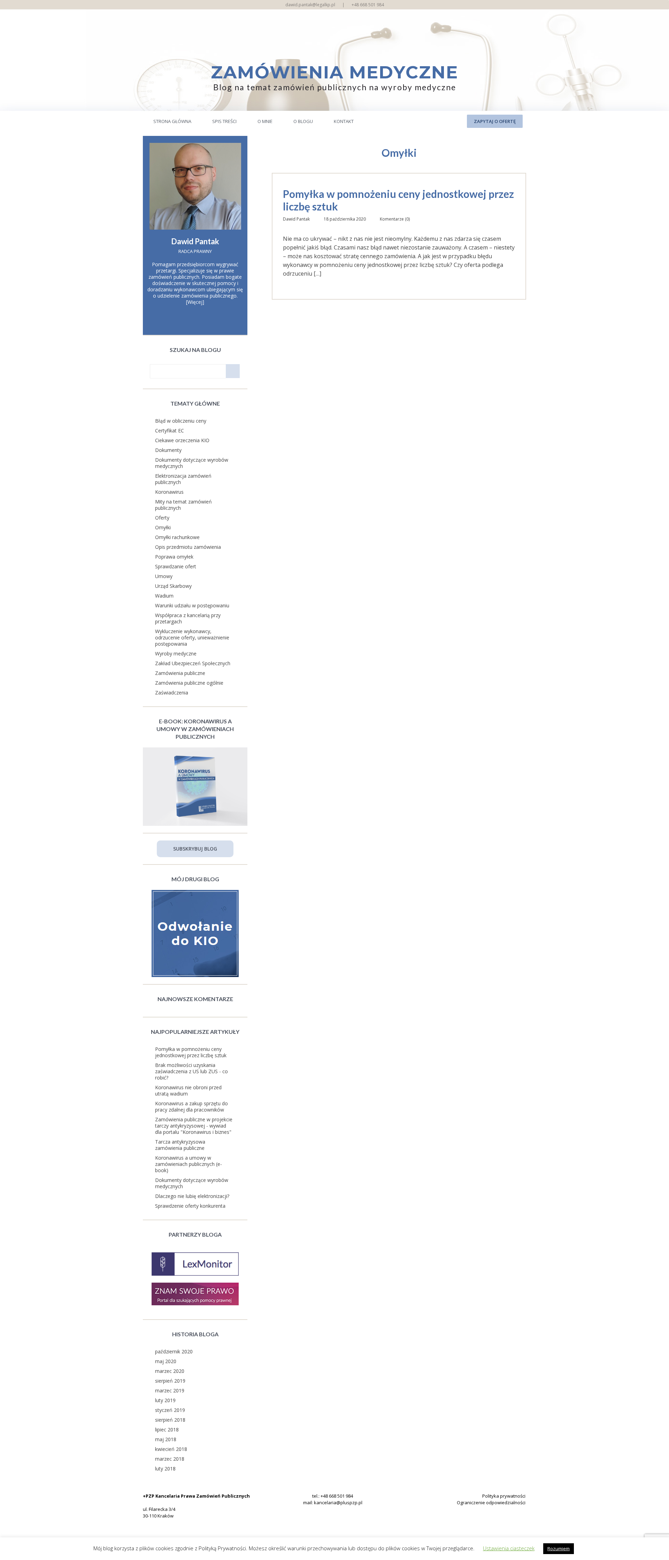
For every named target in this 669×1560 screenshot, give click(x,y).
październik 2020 (174, 1351)
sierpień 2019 (170, 1380)
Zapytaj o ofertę (495, 121)
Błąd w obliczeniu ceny (180, 420)
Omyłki (163, 527)
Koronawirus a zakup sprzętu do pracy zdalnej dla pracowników (191, 1106)
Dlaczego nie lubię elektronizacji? (192, 1196)
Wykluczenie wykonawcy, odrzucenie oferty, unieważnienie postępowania (192, 637)
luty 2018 (165, 1468)
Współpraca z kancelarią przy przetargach (188, 618)
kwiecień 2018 (171, 1449)
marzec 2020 (169, 1371)
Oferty (162, 517)
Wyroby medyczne (176, 653)
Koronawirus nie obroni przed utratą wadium (188, 1090)
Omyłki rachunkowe (177, 537)
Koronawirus (169, 492)
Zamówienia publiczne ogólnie (189, 682)
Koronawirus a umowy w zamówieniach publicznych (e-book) (188, 1164)
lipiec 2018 (167, 1429)
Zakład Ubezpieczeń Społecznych (192, 663)
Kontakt (344, 121)
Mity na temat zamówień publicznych (183, 504)
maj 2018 (165, 1439)
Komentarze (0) (395, 219)
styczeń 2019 (170, 1410)
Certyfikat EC (169, 430)
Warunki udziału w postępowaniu (192, 605)
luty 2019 (165, 1400)
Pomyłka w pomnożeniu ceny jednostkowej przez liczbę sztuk (398, 200)
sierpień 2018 (170, 1419)
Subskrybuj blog (195, 848)
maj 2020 (165, 1361)
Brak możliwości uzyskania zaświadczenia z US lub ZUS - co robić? (191, 1071)
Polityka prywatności (503, 1496)
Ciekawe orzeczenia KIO (182, 440)
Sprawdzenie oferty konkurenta (190, 1205)
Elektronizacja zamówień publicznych (183, 478)
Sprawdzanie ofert (175, 566)
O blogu (303, 121)
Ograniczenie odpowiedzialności (491, 1502)
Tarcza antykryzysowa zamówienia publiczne (180, 1144)
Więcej (194, 302)
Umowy (163, 576)
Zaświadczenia (171, 692)
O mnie (264, 121)
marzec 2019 (169, 1390)
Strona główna (172, 121)
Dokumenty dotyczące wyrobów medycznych (191, 462)
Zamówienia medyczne (334, 72)
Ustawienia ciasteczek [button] (509, 1548)
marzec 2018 (169, 1458)
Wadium (164, 595)
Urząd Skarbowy (173, 586)
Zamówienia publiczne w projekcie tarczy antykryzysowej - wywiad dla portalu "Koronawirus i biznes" (193, 1125)
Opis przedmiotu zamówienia (188, 547)
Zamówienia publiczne (180, 673)
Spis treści (224, 121)
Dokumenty (168, 450)
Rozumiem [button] (558, 1548)
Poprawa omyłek (174, 556)
